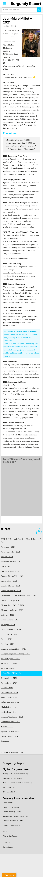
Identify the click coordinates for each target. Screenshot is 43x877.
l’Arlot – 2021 (7, 688)
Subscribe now (8, 847)
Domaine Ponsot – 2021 (11, 629)
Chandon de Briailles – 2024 (13, 821)
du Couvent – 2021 (9, 634)
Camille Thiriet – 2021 (10, 586)
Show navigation (5, 4)
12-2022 (6, 529)
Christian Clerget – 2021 (11, 600)
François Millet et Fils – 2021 (13, 649)
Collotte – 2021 (7, 615)
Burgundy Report (26, 3)
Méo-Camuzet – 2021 (10, 702)
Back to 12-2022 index (13, 752)
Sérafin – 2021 (7, 726)
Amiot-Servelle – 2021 (10, 552)
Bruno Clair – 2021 (9, 581)
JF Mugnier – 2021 (9, 678)
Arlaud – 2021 (7, 557)
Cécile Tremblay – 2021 (11, 591)
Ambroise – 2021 (8, 547)
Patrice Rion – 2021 (9, 712)
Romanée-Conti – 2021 (10, 722)
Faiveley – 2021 (7, 644)
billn (13, 26)
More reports (8, 66)
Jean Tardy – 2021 (8, 668)
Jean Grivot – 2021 (9, 663)
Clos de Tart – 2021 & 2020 (12, 605)
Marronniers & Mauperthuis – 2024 (15, 816)
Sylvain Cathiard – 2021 (11, 731)
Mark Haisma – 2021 (10, 697)
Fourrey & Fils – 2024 (11, 807)
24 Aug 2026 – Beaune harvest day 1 (16, 774)
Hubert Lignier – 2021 (10, 658)
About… (6, 832)
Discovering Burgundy (11, 836)
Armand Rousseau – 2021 (11, 561)
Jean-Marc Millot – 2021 (17, 20)
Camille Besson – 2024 (11, 825)
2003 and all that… (10, 792)
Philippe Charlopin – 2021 (12, 717)
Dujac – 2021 (6, 639)
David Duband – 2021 (10, 620)
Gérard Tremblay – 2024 (12, 812)
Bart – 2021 (6, 566)
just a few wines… (9, 787)
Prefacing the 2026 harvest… (13, 778)
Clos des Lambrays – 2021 (12, 610)
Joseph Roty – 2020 (9, 683)
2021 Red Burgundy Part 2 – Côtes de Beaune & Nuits (21, 540)
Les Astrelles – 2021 (9, 692)
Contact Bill (7, 842)
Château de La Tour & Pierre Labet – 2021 (19, 595)
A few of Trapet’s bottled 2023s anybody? (18, 783)
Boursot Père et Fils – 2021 (12, 576)
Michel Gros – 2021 (9, 707)
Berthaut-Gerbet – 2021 (11, 571)
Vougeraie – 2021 (8, 741)
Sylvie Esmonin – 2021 (10, 736)
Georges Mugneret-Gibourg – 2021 (15, 654)
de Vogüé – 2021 (8, 624)
